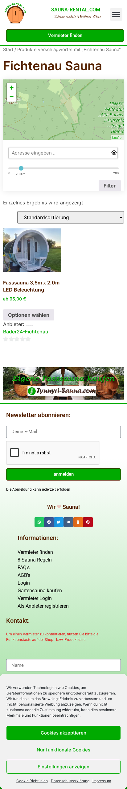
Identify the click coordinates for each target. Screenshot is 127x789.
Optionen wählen (28, 315)
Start (8, 49)
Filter (110, 186)
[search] (63, 153)
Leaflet (117, 137)
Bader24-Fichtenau (25, 331)
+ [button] (12, 87)
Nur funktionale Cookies (63, 750)
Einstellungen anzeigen (63, 767)
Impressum (101, 781)
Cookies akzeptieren (63, 733)
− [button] (12, 97)
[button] (116, 14)
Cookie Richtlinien (32, 781)
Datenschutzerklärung (70, 781)
